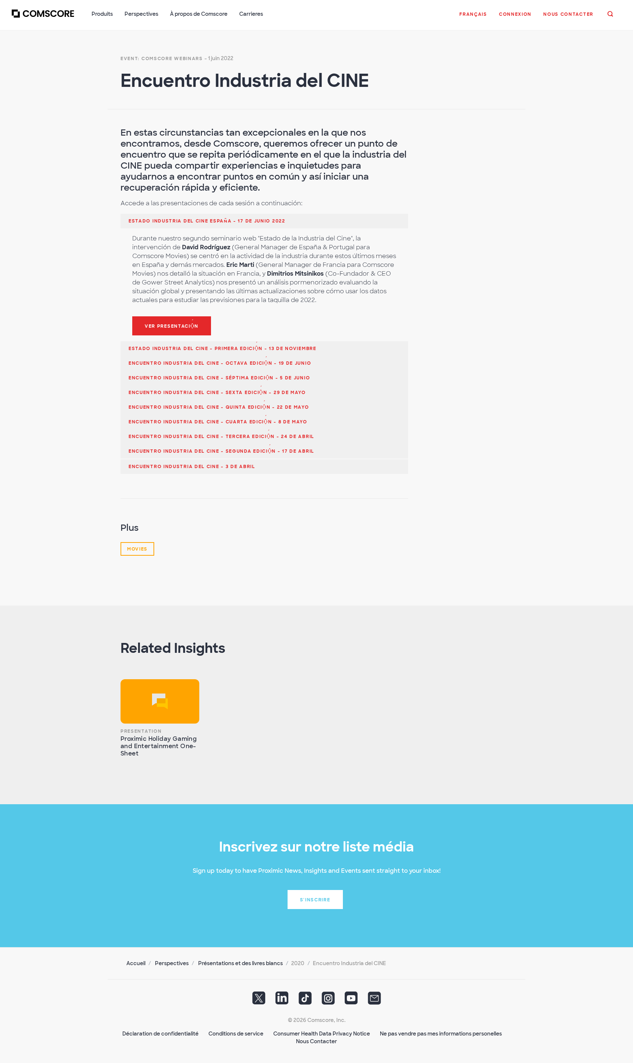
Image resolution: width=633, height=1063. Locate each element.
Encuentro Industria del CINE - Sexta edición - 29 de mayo (217, 393)
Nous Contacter (316, 1041)
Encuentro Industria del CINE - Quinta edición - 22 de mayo (219, 407)
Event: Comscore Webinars (162, 59)
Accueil (135, 963)
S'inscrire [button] (315, 900)
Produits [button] (102, 14)
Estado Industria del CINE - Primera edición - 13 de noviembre (222, 349)
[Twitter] (259, 1000)
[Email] (374, 1000)
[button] (473, 18)
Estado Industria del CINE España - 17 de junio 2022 (207, 221)
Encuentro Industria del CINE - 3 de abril (192, 467)
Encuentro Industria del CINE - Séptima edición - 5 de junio (219, 378)
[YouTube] (351, 1000)
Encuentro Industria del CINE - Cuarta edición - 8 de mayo (218, 422)
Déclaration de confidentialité (160, 1033)
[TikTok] (305, 1000)
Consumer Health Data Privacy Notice (321, 1033)
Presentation (141, 731)
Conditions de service (235, 1033)
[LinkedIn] (282, 1000)
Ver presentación (172, 326)
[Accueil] (43, 18)
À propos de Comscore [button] (198, 14)
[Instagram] (328, 1000)
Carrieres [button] (251, 14)
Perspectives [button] (141, 14)
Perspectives (172, 963)
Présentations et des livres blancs (240, 963)
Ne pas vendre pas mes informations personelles (441, 1033)
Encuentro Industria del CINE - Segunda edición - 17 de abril (221, 451)
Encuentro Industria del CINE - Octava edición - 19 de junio (220, 363)
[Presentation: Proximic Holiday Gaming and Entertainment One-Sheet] (160, 701)
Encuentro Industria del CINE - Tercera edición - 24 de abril (221, 436)
